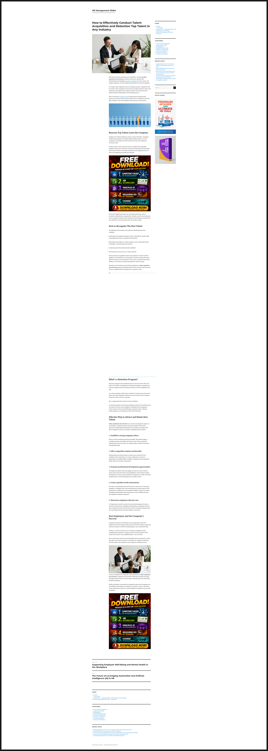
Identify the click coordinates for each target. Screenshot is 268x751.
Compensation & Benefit (98, 711)
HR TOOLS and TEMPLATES (99, 715)
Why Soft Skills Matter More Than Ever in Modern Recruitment (107, 731)
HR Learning (97, 696)
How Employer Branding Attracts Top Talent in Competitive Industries (108, 735)
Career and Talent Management (100, 709)
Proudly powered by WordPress (111, 744)
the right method (124, 96)
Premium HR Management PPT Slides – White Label (104, 699)
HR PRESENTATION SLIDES (99, 713)
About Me (95, 695)
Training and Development (99, 719)
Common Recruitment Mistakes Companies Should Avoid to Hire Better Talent (110, 734)
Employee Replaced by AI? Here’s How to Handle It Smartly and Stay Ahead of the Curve (112, 729)
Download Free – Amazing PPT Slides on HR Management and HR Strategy (109, 698)
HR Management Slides (104, 10)
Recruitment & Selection (98, 718)
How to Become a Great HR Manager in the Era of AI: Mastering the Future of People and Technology (115, 732)
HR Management (97, 712)
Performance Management (99, 716)
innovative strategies (131, 81)
